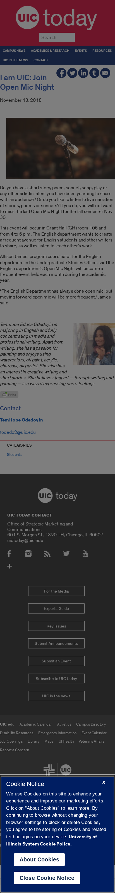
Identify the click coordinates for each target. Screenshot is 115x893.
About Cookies (39, 859)
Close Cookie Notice (47, 878)
